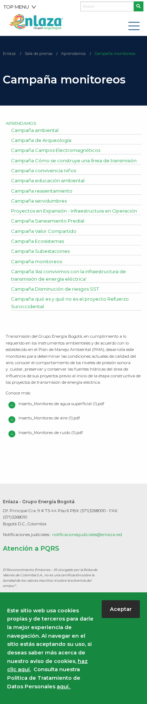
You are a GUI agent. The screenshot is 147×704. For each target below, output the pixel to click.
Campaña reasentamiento (41, 191)
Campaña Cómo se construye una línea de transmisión (74, 160)
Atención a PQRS (31, 548)
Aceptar (121, 609)
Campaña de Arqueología (41, 140)
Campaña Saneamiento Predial (47, 221)
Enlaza (9, 53)
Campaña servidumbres (39, 201)
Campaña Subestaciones (40, 251)
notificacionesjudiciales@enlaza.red (87, 534)
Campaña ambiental (35, 130)
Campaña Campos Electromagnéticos (55, 150)
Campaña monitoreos (115, 53)
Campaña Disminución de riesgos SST (55, 289)
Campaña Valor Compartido (43, 231)
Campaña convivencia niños (43, 170)
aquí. (64, 686)
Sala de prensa (38, 53)
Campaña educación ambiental (48, 180)
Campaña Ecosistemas (37, 241)
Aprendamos (73, 53)
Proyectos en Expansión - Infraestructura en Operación (74, 211)
